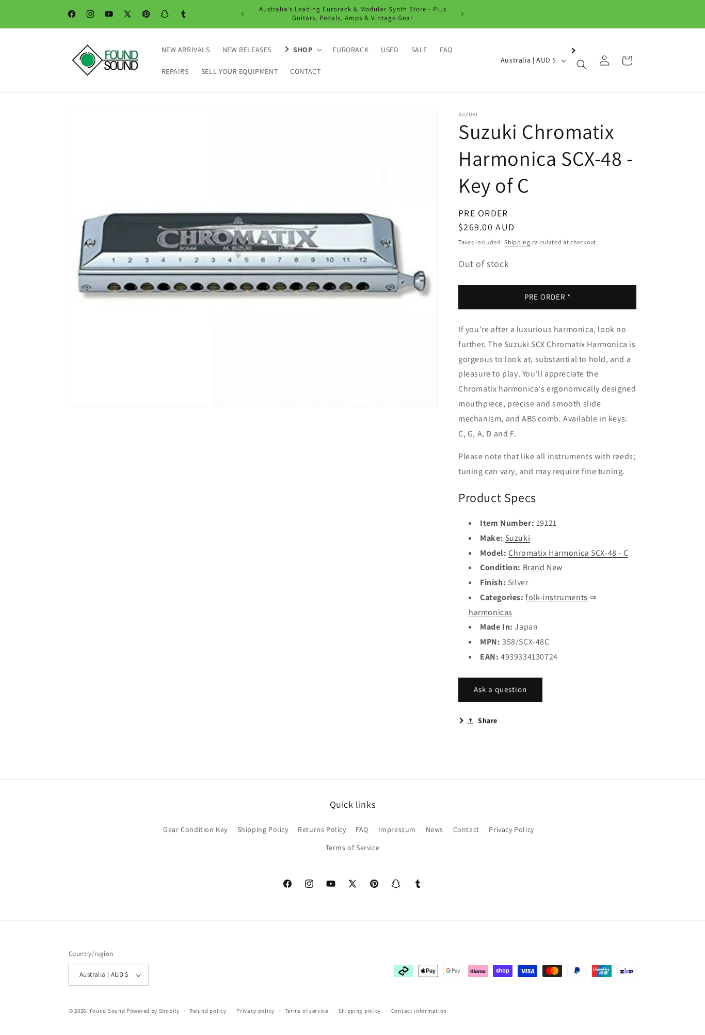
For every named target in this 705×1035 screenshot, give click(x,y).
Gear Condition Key (195, 830)
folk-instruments (556, 597)
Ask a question (500, 689)
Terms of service (306, 1010)
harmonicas (490, 612)
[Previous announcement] (242, 14)
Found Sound (107, 1011)
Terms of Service (353, 848)
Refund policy (207, 1010)
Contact (466, 830)
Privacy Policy (511, 830)
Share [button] (488, 720)
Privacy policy (255, 1010)
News (434, 830)
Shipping (517, 242)
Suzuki (518, 537)
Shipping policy (360, 1010)
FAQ (362, 830)
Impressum (397, 830)
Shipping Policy (263, 830)
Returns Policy (322, 830)
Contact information (419, 1010)
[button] (302, 49)
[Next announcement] (462, 14)
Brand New (543, 567)
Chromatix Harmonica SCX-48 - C (568, 552)
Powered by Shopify (153, 1011)
